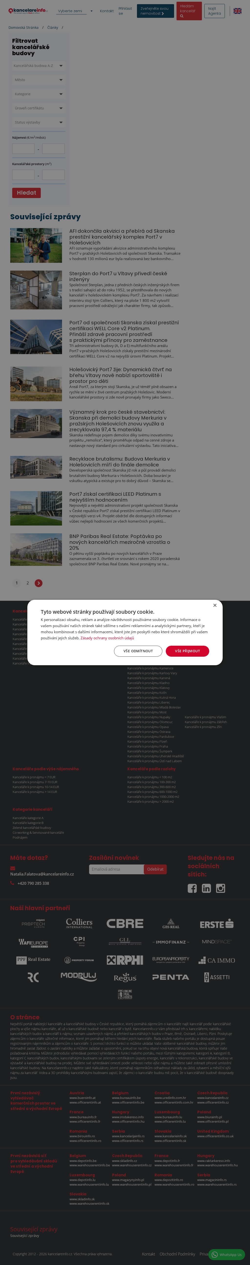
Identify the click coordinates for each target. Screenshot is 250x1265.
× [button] (215, 605)
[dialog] (125, 632)
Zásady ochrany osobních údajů (107, 637)
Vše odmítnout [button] (138, 651)
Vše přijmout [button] (187, 651)
